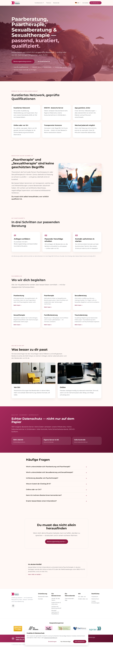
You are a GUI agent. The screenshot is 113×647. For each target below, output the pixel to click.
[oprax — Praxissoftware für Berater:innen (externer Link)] (95, 628)
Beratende (56, 3)
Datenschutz (95, 599)
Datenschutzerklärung (50, 637)
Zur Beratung (95, 3)
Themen (48, 3)
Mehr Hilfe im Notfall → (34, 574)
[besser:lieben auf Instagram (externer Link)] (13, 605)
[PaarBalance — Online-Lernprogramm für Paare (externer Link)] (79, 628)
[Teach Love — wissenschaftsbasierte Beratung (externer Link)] (49, 628)
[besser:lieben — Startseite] (15, 2)
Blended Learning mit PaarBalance (55, 612)
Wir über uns (82, 596)
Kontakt (40, 599)
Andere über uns (83, 599)
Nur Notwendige (66, 641)
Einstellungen (52, 641)
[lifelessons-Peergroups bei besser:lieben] (33, 628)
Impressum (94, 596)
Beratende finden (43, 596)
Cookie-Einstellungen (95, 602)
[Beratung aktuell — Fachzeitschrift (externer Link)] (18, 628)
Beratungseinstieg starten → (22, 61)
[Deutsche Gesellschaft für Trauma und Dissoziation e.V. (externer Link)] (64, 628)
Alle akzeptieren (80, 641)
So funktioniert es (44, 61)
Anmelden (85, 3)
